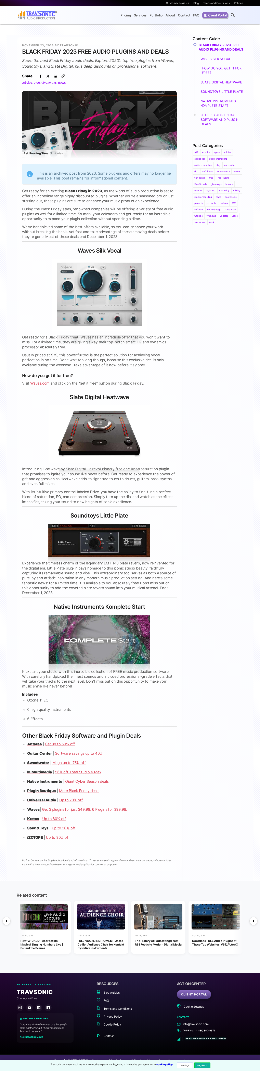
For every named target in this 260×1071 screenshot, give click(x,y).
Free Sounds (200, 184)
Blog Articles (111, 992)
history (229, 184)
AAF (196, 152)
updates (224, 215)
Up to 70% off (71, 800)
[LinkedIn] (55, 76)
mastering (224, 190)
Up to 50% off (64, 828)
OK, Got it (202, 1065)
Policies (238, 3)
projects (198, 203)
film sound (199, 177)
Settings (185, 1065)
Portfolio (108, 1036)
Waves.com (40, 383)
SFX (233, 203)
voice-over (199, 222)
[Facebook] (40, 76)
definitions (207, 171)
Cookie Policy (112, 1024)
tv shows (211, 215)
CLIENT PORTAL (194, 994)
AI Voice (206, 152)
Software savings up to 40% (79, 753)
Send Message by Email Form (205, 1038)
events (237, 171)
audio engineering (218, 158)
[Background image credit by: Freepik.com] (99, 148)
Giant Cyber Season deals (87, 781)
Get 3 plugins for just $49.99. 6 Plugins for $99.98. (84, 809)
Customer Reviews (177, 3)
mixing (236, 190)
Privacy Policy (112, 1016)
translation (230, 209)
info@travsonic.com (196, 1024)
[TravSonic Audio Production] (37, 15)
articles (27, 82)
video (235, 215)
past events (231, 197)
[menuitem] (177, 3)
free (211, 177)
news (62, 82)
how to (198, 190)
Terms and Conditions (216, 3)
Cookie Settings (193, 1006)
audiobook (199, 158)
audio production (203, 165)
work (211, 222)
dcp (196, 171)
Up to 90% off (58, 837)
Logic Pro (210, 190)
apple (217, 152)
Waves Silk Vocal (99, 250)
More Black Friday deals (79, 791)
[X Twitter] (48, 76)
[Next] (253, 921)
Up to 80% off (54, 819)
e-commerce (223, 171)
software (199, 209)
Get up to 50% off (60, 744)
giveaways (48, 82)
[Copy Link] (63, 76)
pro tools (211, 203)
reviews (224, 203)
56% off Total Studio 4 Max (78, 772)
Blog (196, 3)
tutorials (198, 215)
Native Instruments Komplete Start (99, 606)
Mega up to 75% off (69, 763)
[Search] (232, 16)
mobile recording (203, 197)
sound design (214, 209)
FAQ (106, 1000)
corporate (229, 165)
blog (37, 82)
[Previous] (6, 921)
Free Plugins (223, 177)
